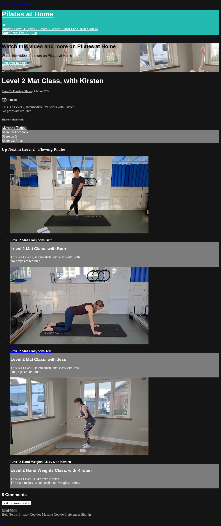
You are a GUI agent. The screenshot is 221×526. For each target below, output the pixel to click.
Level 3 (44, 29)
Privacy (24, 514)
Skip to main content (16, 3)
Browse (8, 29)
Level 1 (20, 29)
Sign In (31, 33)
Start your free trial (14, 63)
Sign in (92, 29)
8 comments (10, 99)
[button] (4, 25)
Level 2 (32, 29)
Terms (14, 514)
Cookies (36, 514)
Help (5, 514)
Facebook (9, 128)
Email (23, 128)
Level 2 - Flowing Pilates (17, 91)
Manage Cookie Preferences (61, 514)
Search (56, 29)
